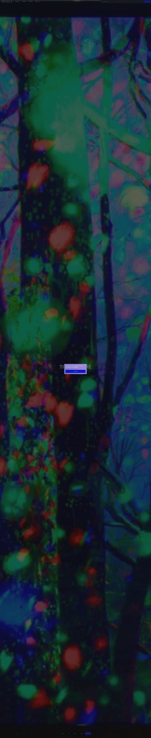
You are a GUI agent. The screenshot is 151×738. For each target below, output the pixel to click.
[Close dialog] (85, 365)
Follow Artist (75, 371)
